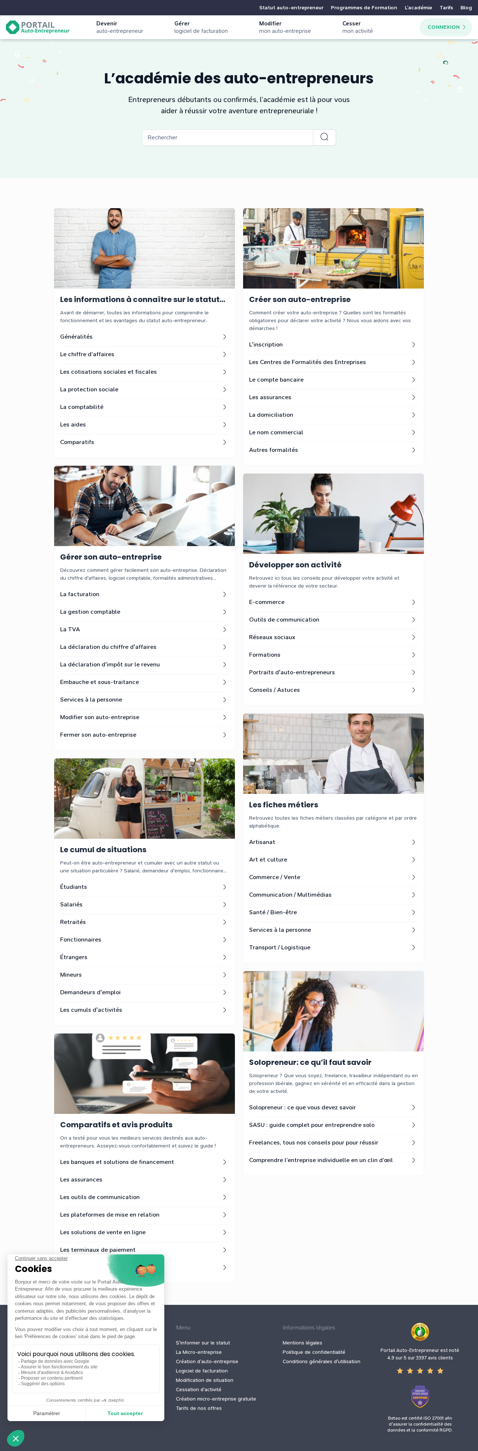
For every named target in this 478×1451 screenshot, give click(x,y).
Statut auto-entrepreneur (291, 7)
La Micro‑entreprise (199, 1352)
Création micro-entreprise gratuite (216, 1399)
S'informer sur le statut (203, 1343)
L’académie (418, 7)
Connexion (444, 27)
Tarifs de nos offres (199, 1408)
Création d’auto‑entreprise (207, 1361)
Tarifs (446, 7)
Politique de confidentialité (314, 1352)
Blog (466, 7)
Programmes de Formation (364, 7)
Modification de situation (204, 1380)
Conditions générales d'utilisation (321, 1361)
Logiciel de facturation (202, 1371)
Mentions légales (302, 1343)
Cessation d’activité (198, 1389)
